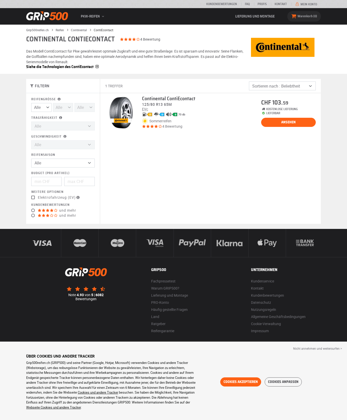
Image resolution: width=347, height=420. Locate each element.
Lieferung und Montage (255, 16)
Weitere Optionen (47, 192)
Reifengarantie (162, 330)
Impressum (260, 330)
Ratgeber (158, 323)
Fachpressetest (163, 281)
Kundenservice (262, 281)
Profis (262, 4)
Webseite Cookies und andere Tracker (53, 407)
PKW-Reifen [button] (91, 16)
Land (155, 316)
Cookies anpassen (283, 382)
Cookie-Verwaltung (266, 323)
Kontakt (281, 4)
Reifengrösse (44, 99)
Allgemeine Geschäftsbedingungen (278, 316)
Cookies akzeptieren (241, 382)
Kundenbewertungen (221, 4)
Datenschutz (261, 302)
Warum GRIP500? (165, 288)
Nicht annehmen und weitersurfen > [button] (317, 348)
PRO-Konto (160, 302)
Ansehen (288, 122)
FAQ (247, 4)
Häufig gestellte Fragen (169, 309)
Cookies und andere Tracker (98, 392)
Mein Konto (308, 4)
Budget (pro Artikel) (50, 173)
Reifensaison (43, 155)
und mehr (67, 210)
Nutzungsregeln (263, 309)
